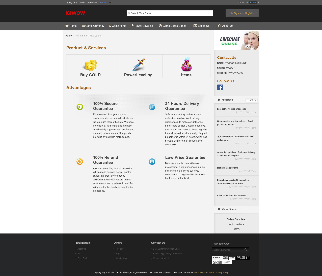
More (253, 100)
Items (186, 74)
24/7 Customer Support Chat (166, 248)
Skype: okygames (161, 258)
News (82, 2)
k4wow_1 (230, 67)
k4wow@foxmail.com (236, 62)
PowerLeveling (138, 74)
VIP (75, 2)
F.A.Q (69, 2)
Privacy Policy (222, 272)
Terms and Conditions (204, 272)
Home (68, 35)
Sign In (237, 13)
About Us (81, 248)
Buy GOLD (90, 74)
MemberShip (121, 258)
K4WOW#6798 (235, 72)
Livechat (236, 40)
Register (249, 13)
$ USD (253, 2)
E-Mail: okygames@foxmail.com (167, 253)
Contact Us (92, 2)
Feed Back (82, 258)
